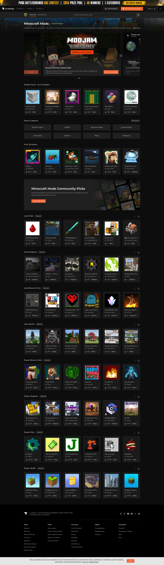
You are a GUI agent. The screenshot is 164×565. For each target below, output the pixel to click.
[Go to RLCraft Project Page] (131, 413)
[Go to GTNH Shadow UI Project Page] (32, 305)
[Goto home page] (8, 9)
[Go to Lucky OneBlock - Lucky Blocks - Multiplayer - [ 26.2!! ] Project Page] (72, 485)
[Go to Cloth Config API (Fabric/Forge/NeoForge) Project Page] (52, 449)
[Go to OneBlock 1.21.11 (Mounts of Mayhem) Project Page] (52, 485)
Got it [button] (131, 561)
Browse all (135, 121)
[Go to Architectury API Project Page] (92, 449)
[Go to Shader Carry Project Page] (111, 233)
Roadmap (74, 540)
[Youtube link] (128, 514)
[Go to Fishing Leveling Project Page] (52, 233)
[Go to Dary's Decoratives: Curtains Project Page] (92, 101)
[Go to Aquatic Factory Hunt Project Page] (111, 341)
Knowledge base (99, 528)
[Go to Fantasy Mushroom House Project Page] (92, 341)
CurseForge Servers (76, 547)
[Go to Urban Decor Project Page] (72, 101)
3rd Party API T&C (53, 540)
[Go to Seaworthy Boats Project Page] (92, 161)
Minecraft (27, 531)
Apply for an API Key (54, 537)
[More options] (160, 9)
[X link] (135, 514)
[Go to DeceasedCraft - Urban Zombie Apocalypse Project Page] (52, 413)
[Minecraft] (26, 15)
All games (26, 528)
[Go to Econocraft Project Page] (72, 269)
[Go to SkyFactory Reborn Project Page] (92, 269)
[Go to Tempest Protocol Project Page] (131, 161)
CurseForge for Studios (125, 531)
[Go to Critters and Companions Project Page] (111, 161)
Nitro (120, 537)
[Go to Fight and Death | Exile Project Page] (52, 341)
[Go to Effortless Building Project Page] (131, 101)
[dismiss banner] (161, 3)
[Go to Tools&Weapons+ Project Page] (72, 233)
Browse (20, 8)
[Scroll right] (138, 216)
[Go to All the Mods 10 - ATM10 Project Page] (32, 413)
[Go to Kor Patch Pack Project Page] (52, 305)
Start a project (52, 528)
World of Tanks (28, 550)
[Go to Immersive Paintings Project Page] (52, 101)
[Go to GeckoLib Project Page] (32, 449)
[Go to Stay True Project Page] (92, 377)
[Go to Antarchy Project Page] (52, 161)
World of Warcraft (29, 534)
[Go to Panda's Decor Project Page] (32, 101)
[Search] (138, 15)
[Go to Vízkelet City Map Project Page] (72, 341)
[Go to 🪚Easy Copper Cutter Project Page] (131, 233)
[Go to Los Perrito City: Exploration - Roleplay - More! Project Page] (111, 485)
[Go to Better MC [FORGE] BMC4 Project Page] (72, 413)
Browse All (42, 15)
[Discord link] (132, 514)
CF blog (73, 534)
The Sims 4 (27, 537)
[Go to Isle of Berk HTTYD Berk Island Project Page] (92, 485)
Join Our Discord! (76, 528)
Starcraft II (27, 540)
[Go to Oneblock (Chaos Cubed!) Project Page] (32, 485)
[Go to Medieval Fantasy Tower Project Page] (32, 341)
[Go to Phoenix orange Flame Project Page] (131, 305)
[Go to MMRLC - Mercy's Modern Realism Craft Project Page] (52, 269)
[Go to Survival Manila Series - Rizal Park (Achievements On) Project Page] (131, 341)
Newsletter (74, 537)
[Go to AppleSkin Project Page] (131, 449)
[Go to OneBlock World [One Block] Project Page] (131, 485)
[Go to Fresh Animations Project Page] (32, 377)
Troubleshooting (99, 531)
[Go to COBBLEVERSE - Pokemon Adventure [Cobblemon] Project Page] (111, 413)
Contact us (98, 534)
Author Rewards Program (55, 534)
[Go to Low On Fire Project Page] (111, 377)
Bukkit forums (75, 544)
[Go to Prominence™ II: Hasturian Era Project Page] (92, 413)
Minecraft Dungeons (30, 547)
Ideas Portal (74, 531)
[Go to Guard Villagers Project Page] (92, 233)
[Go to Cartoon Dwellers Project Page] (32, 269)
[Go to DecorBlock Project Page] (111, 101)
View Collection (106, 72)
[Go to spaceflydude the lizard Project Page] (111, 269)
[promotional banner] (82, 3)
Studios (39, 8)
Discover (33, 15)
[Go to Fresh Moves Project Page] (52, 377)
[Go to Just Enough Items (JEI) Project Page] (72, 449)
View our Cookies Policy (90, 562)
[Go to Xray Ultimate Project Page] (131, 377)
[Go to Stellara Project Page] (32, 161)
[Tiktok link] (124, 514)
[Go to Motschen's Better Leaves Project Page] (72, 377)
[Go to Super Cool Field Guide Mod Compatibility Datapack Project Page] (92, 305)
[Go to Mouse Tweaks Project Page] (111, 449)
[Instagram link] (121, 514)
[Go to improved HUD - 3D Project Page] (72, 305)
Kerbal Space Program (30, 544)
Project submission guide (55, 531)
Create (29, 8)
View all (38, 216)
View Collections (38, 201)
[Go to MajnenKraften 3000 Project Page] (131, 269)
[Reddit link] (139, 514)
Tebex (120, 534)
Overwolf (121, 528)
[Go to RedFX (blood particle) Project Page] (32, 233)
